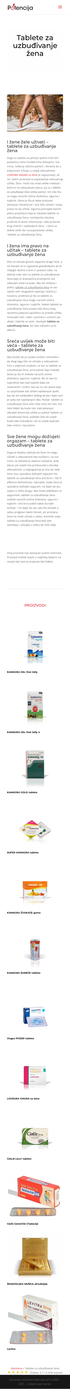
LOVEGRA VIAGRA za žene (22, 175)
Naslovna (16, 1368)
